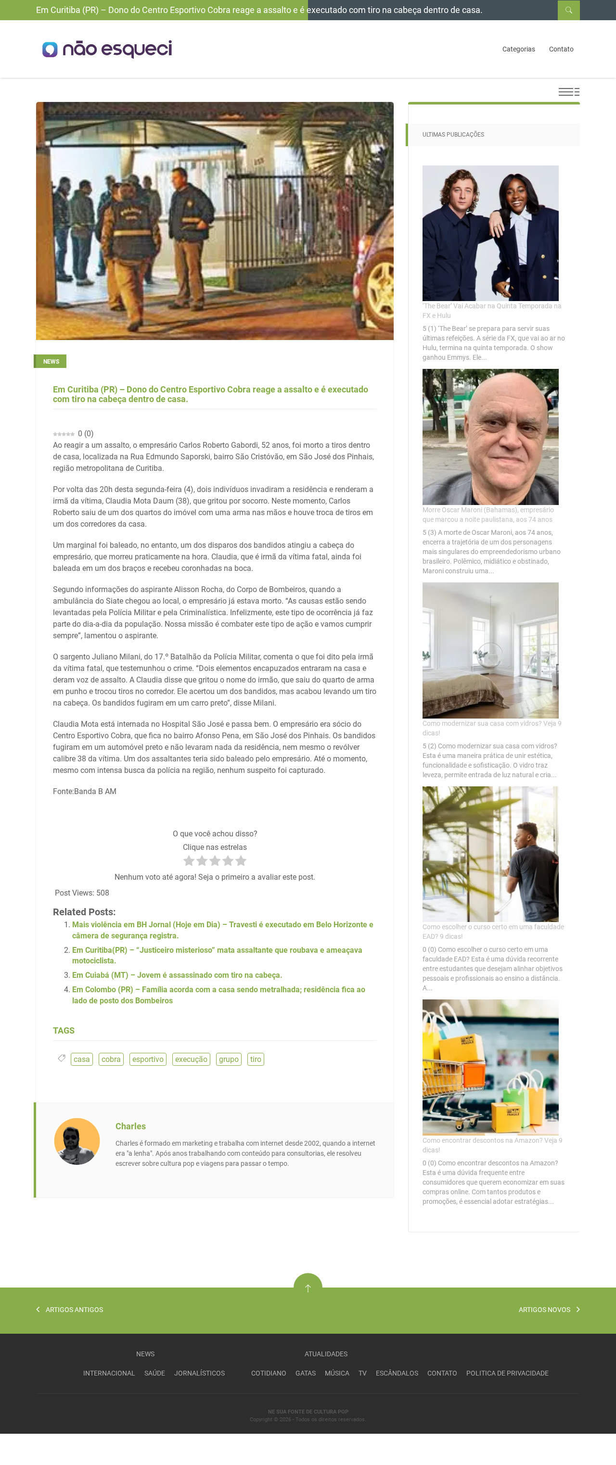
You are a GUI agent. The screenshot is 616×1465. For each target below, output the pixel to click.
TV (363, 1373)
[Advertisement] (112, 1448)
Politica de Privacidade (507, 1373)
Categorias (518, 49)
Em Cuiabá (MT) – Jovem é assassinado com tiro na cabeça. (177, 975)
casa (82, 1059)
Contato (561, 49)
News (145, 1354)
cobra (111, 1059)
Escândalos (397, 1373)
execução (191, 1059)
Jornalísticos (199, 1373)
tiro (255, 1059)
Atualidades (326, 1354)
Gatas (305, 1373)
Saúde (154, 1373)
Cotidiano (268, 1373)
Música (337, 1373)
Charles (131, 1126)
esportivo (148, 1059)
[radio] (188, 862)
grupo (229, 1059)
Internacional (109, 1373)
